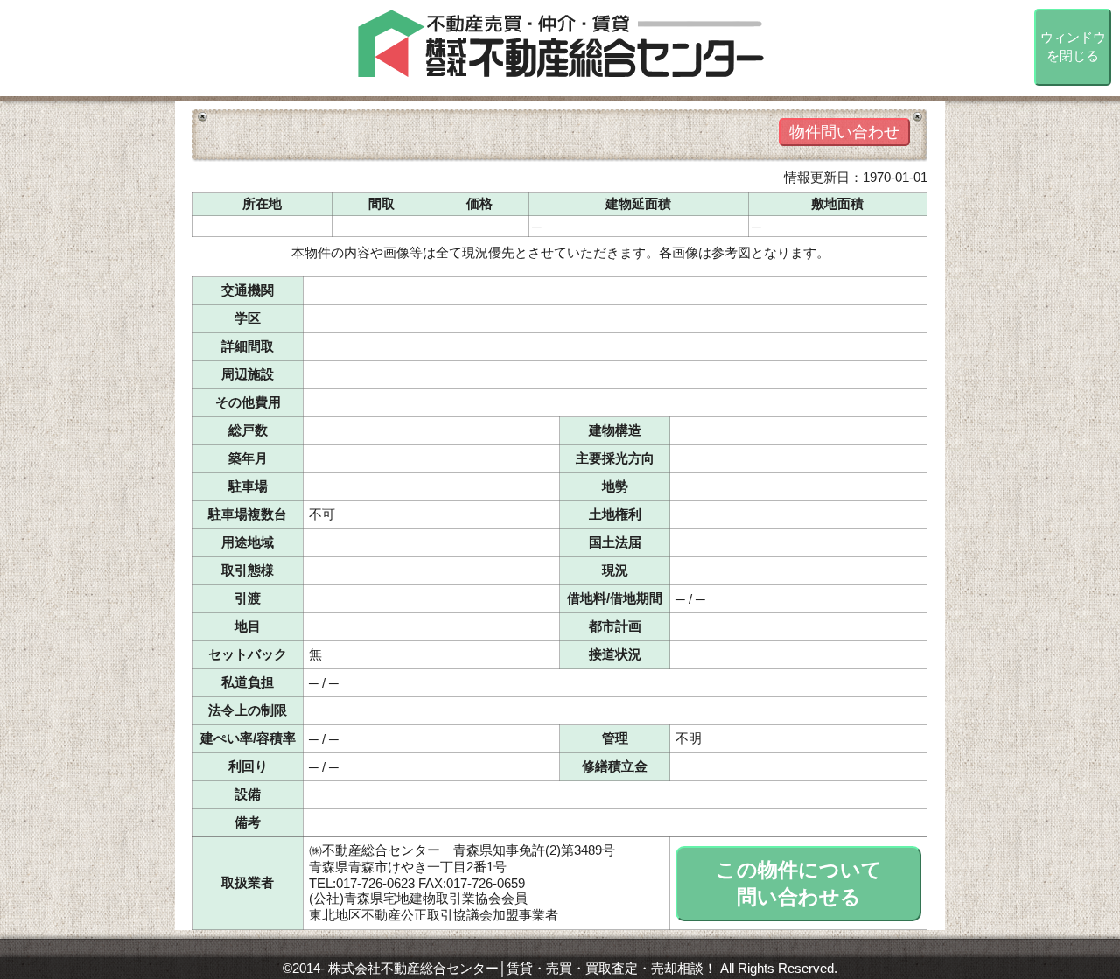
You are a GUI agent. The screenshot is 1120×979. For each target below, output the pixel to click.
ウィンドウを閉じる (1073, 46)
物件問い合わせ (844, 132)
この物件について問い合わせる (799, 883)
